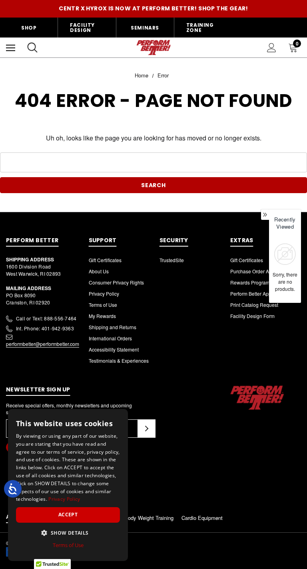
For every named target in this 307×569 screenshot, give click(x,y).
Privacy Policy (104, 293)
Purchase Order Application (260, 271)
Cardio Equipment (202, 518)
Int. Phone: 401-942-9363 (45, 328)
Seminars (145, 27)
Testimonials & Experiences (119, 360)
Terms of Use (103, 304)
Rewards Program (250, 282)
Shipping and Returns (112, 327)
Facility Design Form (252, 315)
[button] (68, 532)
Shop (28, 27)
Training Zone (200, 28)
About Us (99, 271)
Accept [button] (68, 514)
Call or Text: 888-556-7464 (46, 318)
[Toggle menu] (10, 47)
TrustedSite (171, 260)
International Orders (110, 338)
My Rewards (102, 315)
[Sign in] (271, 47)
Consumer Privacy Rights (116, 282)
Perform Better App (250, 293)
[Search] (32, 47)
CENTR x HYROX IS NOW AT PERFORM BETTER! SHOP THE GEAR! (153, 8)
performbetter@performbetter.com (42, 343)
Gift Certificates (105, 260)
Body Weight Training (148, 518)
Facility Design (82, 28)
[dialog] (68, 485)
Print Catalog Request (254, 304)
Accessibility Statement (114, 349)
